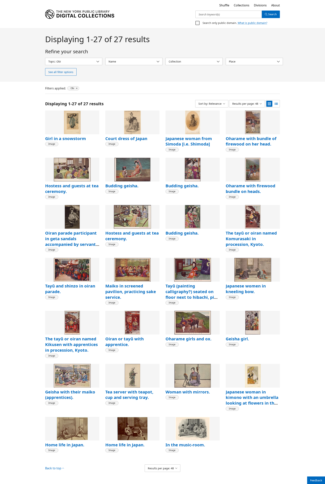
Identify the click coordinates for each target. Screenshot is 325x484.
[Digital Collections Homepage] (79, 14)
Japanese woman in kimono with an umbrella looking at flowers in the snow (252, 400)
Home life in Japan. (64, 444)
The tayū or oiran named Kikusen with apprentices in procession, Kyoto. (71, 344)
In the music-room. (185, 444)
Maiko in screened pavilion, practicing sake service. (130, 291)
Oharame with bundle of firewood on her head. (251, 141)
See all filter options (60, 72)
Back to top (53, 468)
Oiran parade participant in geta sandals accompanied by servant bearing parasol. (71, 241)
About (275, 5)
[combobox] (228, 14)
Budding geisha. (121, 185)
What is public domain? (252, 23)
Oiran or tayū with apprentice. (124, 341)
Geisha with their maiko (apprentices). (70, 394)
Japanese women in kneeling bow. (246, 288)
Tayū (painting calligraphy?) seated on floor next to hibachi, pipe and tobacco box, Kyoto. (192, 294)
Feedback (316, 480)
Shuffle (224, 5)
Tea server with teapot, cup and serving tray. (129, 394)
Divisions (260, 5)
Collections (241, 5)
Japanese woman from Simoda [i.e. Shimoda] (189, 141)
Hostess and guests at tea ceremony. (72, 188)
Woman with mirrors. (188, 392)
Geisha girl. (237, 338)
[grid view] (269, 104)
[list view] (276, 104)
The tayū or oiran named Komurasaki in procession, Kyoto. (251, 238)
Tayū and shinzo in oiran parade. (70, 288)
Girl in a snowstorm (65, 138)
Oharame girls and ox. (188, 338)
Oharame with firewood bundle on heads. (250, 188)
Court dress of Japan (126, 138)
